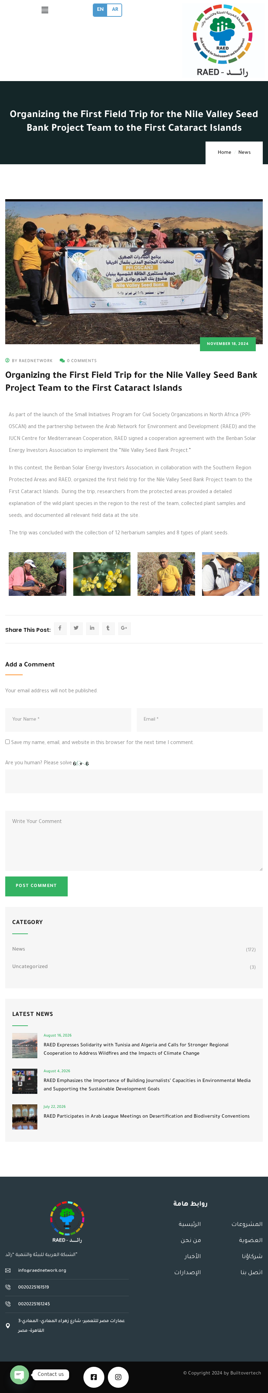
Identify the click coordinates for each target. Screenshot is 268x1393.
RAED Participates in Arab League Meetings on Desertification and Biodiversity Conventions (147, 1116)
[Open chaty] (19, 1374)
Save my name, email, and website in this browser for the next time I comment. (102, 743)
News (244, 153)
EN (100, 10)
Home (224, 153)
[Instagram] (118, 1377)
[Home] (67, 1222)
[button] (44, 10)
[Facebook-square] (93, 1377)
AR (115, 10)
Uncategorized (30, 967)
